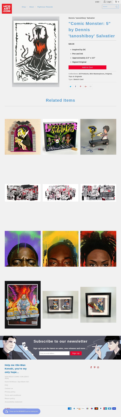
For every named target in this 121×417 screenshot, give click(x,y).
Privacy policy (10, 392)
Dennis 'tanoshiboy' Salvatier (82, 18)
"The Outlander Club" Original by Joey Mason (60, 193)
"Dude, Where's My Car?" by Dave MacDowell (23, 305)
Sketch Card (78, 79)
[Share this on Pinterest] (81, 86)
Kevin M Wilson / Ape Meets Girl (17, 382)
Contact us (9, 388)
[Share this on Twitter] (71, 86)
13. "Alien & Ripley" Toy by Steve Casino (98, 137)
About (31, 7)
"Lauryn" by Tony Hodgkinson (98, 249)
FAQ (6, 385)
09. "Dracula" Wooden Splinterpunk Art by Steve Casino (23, 137)
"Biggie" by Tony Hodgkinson (23, 249)
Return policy (10, 398)
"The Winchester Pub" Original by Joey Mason (98, 193)
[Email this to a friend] (91, 86)
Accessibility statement (13, 402)
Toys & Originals (75, 76)
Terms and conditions (13, 395)
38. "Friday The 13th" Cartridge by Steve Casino (98, 305)
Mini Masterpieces (97, 74)
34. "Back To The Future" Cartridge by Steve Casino (60, 305)
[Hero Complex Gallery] (10, 9)
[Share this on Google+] (86, 86)
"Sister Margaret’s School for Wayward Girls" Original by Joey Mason (23, 193)
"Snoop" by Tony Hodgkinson (60, 249)
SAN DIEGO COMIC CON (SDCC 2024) (17, 377)
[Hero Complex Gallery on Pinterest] (94, 367)
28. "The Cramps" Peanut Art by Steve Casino (60, 137)
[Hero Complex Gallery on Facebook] (91, 367)
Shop (24, 7)
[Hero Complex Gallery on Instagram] (98, 367)
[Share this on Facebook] (76, 86)
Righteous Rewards (45, 7)
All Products (84, 74)
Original (108, 74)
